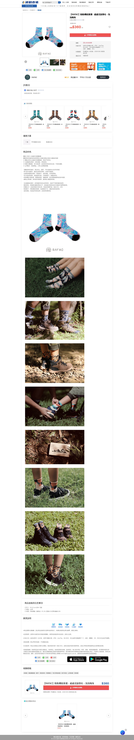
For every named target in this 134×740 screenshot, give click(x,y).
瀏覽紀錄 (99, 2)
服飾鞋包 (25, 10)
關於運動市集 (57, 737)
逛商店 (103, 77)
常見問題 (71, 737)
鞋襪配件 (32, 10)
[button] (63, 61)
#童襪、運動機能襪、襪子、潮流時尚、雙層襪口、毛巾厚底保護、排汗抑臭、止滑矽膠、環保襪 (51, 673)
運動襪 (39, 10)
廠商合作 (77, 737)
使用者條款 (65, 737)
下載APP (107, 2)
